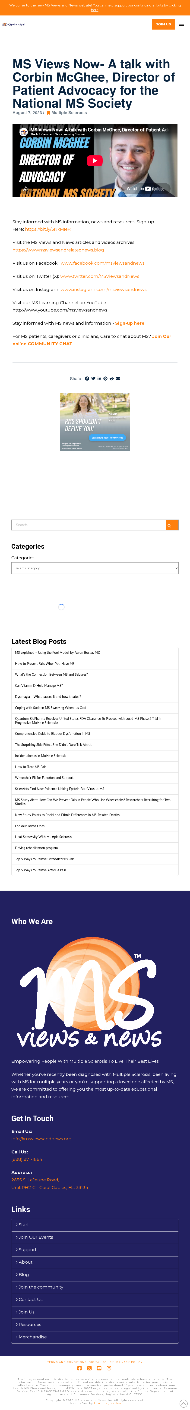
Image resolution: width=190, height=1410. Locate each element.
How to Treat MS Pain (31, 767)
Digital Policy (101, 1362)
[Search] (172, 525)
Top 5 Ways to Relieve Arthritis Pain (40, 870)
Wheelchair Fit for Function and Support (44, 778)
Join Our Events (36, 1237)
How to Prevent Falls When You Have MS (45, 664)
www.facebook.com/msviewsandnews (103, 263)
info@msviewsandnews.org (41, 1138)
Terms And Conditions (67, 1362)
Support (28, 1249)
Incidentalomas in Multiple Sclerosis (40, 756)
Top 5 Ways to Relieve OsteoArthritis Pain (45, 859)
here (94, 10)
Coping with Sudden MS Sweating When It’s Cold (50, 708)
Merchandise (33, 1337)
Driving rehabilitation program (36, 848)
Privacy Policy (129, 1362)
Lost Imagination (107, 1403)
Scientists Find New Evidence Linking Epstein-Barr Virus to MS (59, 789)
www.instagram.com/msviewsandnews (104, 289)
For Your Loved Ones (29, 826)
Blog (24, 1274)
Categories (23, 557)
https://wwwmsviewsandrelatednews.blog (58, 250)
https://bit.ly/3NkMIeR (48, 229)
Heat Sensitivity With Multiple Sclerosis (43, 837)
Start (24, 1224)
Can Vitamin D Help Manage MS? (39, 685)
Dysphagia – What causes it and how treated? (48, 697)
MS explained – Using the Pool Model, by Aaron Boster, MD (57, 652)
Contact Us (31, 1299)
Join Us (27, 1312)
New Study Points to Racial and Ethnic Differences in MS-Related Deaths (67, 815)
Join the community (41, 1287)
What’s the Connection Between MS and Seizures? (51, 674)
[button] (181, 24)
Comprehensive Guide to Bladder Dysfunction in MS (52, 733)
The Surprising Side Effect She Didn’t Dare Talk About (53, 745)
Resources (30, 1324)
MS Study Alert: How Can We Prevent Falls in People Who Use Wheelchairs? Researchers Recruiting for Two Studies (93, 802)
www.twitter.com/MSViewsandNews (100, 276)
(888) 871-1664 (26, 1159)
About (25, 1262)
